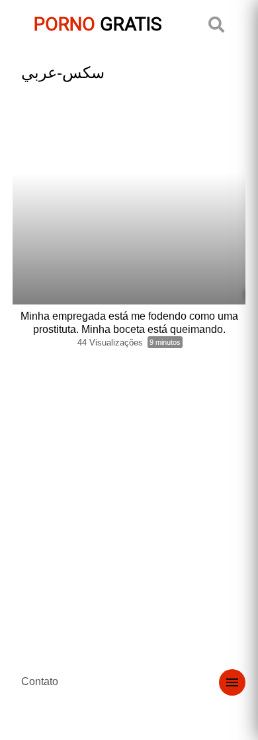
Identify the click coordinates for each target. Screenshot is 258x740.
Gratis (98, 24)
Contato (39, 681)
